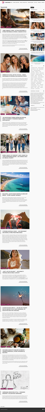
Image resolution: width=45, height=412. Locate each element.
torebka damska (33, 84)
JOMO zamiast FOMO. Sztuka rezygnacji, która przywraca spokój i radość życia (14, 31)
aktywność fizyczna (34, 67)
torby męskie (33, 83)
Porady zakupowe (16, 2)
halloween (32, 71)
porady (36, 75)
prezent (32, 78)
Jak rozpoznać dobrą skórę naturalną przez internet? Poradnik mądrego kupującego (14, 119)
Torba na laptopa (41, 80)
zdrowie (41, 87)
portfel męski (40, 75)
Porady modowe (30, 2)
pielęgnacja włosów (38, 74)
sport (32, 80)
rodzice (35, 79)
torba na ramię (33, 82)
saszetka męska (39, 79)
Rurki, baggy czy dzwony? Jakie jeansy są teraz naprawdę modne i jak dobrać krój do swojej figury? (14, 157)
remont (32, 79)
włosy (35, 87)
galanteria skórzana (37, 70)
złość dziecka (37, 88)
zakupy (38, 87)
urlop (38, 84)
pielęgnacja (33, 74)
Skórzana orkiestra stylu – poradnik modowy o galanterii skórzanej (13, 392)
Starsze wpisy (2, 406)
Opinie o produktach (23, 2)
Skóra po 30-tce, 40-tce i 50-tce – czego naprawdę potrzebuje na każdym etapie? (14, 75)
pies (43, 74)
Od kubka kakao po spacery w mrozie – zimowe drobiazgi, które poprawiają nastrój (13, 351)
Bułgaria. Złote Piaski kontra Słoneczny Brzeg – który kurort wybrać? (15, 194)
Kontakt (42, 2)
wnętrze (32, 87)
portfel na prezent (34, 76)
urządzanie (41, 84)
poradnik (32, 75)
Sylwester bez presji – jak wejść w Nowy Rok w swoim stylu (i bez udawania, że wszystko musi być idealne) (14, 309)
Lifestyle (35, 2)
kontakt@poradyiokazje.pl (36, 103)
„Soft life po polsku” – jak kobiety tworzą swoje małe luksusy (13, 272)
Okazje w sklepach (8, 114)
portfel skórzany (41, 76)
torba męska (36, 80)
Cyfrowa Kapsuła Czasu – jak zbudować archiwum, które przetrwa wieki (14, 232)
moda (40, 71)
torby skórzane (38, 83)
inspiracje (36, 71)
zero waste (32, 88)
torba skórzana (39, 82)
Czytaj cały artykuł (23, 48)
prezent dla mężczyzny (38, 78)
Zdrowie (39, 2)
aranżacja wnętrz (41, 67)
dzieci (32, 70)
